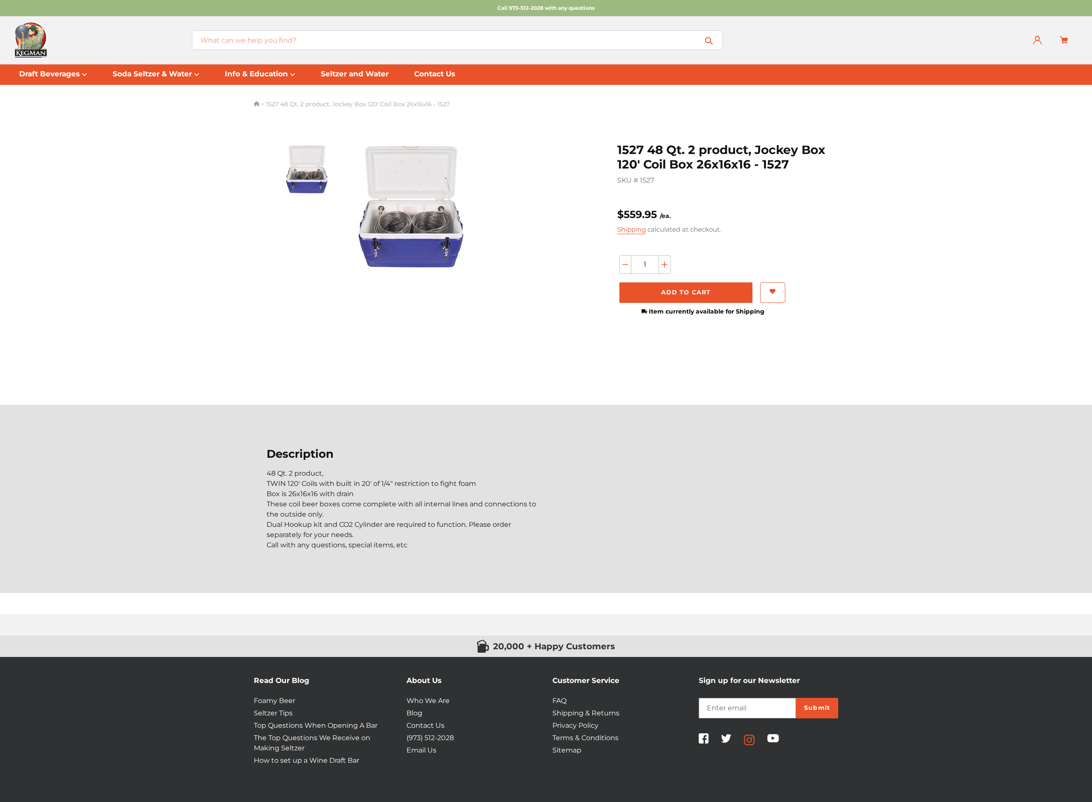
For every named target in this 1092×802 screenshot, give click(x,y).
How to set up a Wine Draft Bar (306, 760)
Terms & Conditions (585, 738)
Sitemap (566, 750)
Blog (414, 713)
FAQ (559, 701)
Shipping (631, 229)
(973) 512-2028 (430, 738)
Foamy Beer (274, 701)
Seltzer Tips (273, 713)
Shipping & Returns (585, 713)
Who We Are (428, 701)
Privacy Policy (575, 725)
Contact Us (425, 725)
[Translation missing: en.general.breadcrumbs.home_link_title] (257, 104)
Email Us (421, 750)
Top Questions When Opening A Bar (316, 725)
